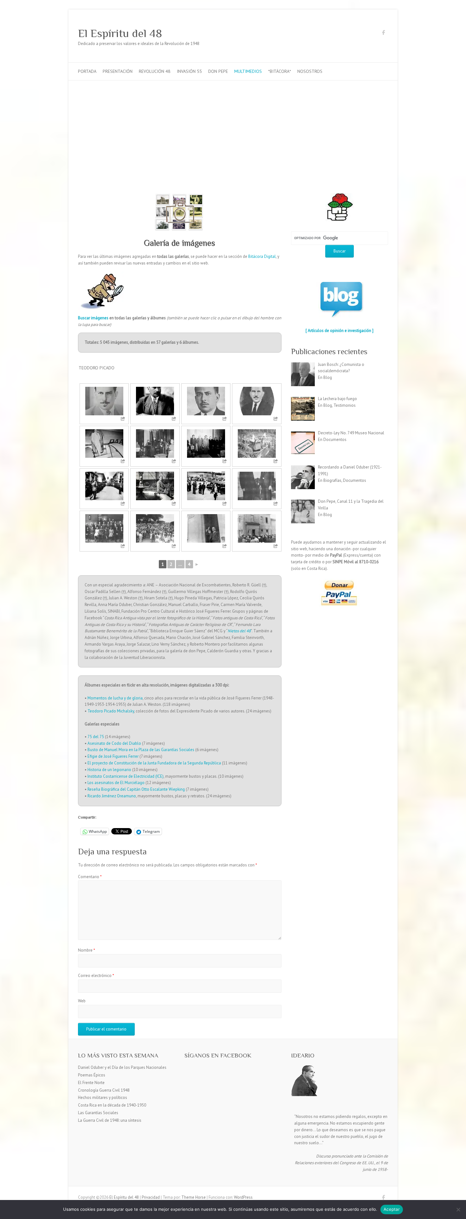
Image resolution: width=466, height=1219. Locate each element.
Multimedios (248, 71)
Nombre (86, 950)
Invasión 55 (189, 71)
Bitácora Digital (262, 256)
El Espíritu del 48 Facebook (383, 33)
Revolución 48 (155, 71)
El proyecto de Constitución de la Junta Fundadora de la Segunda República (154, 763)
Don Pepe (218, 71)
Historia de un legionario (109, 769)
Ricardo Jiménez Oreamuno (111, 796)
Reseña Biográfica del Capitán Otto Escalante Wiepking (136, 789)
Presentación (118, 71)
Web (82, 1001)
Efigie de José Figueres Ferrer (113, 756)
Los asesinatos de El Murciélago (116, 782)
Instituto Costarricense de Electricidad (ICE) (125, 776)
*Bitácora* (279, 71)
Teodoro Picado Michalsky (110, 711)
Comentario (90, 876)
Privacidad (151, 1197)
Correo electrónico (96, 975)
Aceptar (392, 1209)
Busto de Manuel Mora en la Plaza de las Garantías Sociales (140, 749)
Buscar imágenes (93, 318)
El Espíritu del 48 (120, 33)
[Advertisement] (233, 128)
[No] (458, 1209)
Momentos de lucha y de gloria (115, 698)
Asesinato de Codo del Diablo (114, 743)
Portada (87, 71)
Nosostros (309, 71)
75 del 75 (95, 736)
